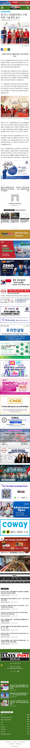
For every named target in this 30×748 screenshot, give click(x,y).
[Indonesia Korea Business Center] (15, 282)
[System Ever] (15, 350)
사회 (2, 724)
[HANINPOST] (15, 491)
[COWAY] (15, 527)
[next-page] (16, 226)
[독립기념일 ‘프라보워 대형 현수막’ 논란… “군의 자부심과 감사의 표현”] (5, 695)
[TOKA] (15, 421)
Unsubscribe (11, 743)
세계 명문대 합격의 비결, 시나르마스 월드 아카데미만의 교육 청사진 (5, 221)
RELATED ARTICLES (9, 210)
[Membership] (15, 234)
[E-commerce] (15, 368)
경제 (2, 722)
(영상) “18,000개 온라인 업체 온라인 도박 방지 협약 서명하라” (7, 188)
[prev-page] (14, 226)
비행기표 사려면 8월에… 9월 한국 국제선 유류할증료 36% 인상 (15, 221)
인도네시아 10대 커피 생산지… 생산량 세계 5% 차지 (22, 188)
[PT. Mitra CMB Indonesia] (15, 404)
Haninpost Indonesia (6, 20)
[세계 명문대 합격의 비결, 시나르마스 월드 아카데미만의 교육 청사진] (5, 216)
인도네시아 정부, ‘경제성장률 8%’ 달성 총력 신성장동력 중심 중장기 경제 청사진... (19, 686)
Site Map (15, 741)
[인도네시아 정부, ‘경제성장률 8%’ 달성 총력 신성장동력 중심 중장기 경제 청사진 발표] (5, 687)
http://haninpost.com (15, 205)
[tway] (15, 3)
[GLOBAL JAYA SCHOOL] (15, 473)
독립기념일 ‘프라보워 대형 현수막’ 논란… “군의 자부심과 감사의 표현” (19, 693)
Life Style (3, 726)
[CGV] (15, 578)
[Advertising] (15, 169)
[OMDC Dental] (15, 386)
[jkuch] (15, 563)
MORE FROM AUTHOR (20, 210)
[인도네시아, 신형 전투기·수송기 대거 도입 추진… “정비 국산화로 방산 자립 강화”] (5, 703)
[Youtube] (18, 671)
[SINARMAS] (15, 455)
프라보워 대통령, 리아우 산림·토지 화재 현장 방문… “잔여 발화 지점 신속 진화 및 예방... (15, 641)
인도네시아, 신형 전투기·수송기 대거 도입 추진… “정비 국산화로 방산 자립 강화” (19, 702)
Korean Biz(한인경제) (6, 719)
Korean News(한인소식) (5, 11)
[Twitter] (15, 671)
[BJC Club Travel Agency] (15, 437)
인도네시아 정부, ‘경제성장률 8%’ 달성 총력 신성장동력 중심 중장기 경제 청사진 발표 (15, 592)
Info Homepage (22, 741)
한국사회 (3, 731)
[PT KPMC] (15, 297)
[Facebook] (12, 671)
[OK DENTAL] (15, 314)
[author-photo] (15, 198)
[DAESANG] (15, 545)
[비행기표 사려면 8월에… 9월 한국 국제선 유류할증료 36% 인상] (15, 216)
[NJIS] (15, 509)
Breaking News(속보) (15, 218)
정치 (2, 714)
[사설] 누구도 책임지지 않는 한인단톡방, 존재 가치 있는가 (24, 221)
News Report (18, 743)
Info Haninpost (8, 741)
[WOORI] (15, 332)
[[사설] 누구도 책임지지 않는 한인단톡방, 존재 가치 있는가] (24, 216)
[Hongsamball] (15, 268)
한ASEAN (3, 729)
